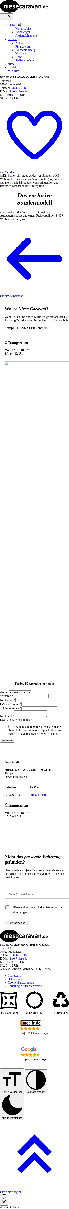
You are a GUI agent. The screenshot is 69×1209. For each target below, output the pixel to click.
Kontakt (12, 67)
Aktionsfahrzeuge (26, 35)
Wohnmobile (23, 28)
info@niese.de (18, 91)
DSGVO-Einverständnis (16, 719)
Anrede (4, 692)
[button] (34, 1028)
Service (12, 39)
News (18, 57)
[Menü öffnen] (6, 16)
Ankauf (20, 43)
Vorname (6, 696)
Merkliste (13, 70)
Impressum (14, 975)
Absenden (7, 740)
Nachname (7, 700)
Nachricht (7, 716)
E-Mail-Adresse (10, 704)
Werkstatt (21, 53)
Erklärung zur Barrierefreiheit (25, 986)
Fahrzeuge (14, 24)
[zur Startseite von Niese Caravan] (24, 11)
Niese (11, 63)
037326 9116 (19, 87)
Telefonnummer (10, 708)
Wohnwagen (23, 32)
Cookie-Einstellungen (21, 982)
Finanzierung (23, 46)
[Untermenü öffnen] (21, 25)
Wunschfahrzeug (25, 50)
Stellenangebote (24, 60)
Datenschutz (15, 979)
